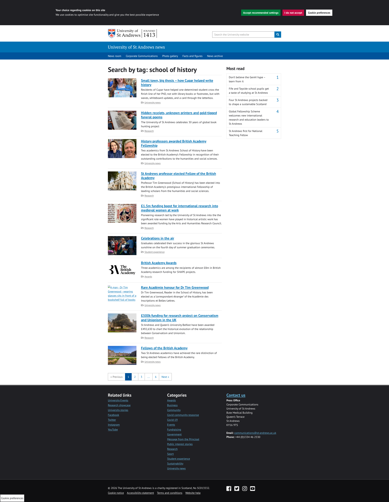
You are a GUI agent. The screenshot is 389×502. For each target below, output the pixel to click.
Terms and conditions (169, 493)
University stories (118, 410)
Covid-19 (172, 420)
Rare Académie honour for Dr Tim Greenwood (175, 287)
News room (114, 56)
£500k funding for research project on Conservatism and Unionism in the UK (179, 317)
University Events (118, 400)
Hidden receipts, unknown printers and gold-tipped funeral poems (179, 115)
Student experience (155, 251)
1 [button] (128, 377)
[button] (116, 377)
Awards (148, 276)
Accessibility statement (140, 493)
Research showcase (119, 405)
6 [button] (156, 377)
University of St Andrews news (136, 47)
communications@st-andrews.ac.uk (255, 433)
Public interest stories (180, 444)
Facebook (113, 415)
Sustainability (175, 463)
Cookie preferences (319, 12)
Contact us (235, 395)
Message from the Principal (183, 439)
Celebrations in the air (157, 238)
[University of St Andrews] (132, 33)
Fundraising (174, 429)
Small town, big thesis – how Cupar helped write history (177, 82)
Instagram (114, 424)
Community (174, 410)
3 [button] (141, 377)
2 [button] (135, 377)
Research (149, 130)
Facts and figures (192, 56)
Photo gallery (170, 56)
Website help (193, 493)
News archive (215, 56)
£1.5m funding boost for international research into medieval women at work (179, 208)
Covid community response (183, 415)
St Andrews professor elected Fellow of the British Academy (178, 175)
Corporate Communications (142, 56)
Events (171, 424)
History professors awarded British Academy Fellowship (173, 143)
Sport (170, 454)
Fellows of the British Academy (164, 348)
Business (172, 405)
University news (153, 102)
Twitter (112, 420)
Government (174, 434)
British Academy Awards (159, 263)
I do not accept (293, 12)
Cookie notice (116, 493)
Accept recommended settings (261, 12)
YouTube (113, 429)
